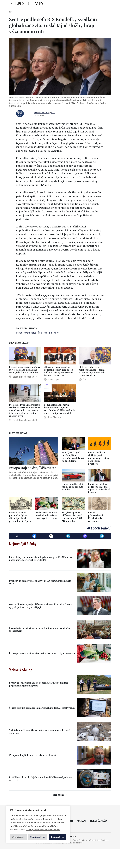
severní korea (30, 332)
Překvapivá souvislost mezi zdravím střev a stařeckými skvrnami (46, 515)
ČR (10, 12)
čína (45, 332)
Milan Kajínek (54, 379)
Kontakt (81, 820)
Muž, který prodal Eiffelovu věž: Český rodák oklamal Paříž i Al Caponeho (72, 516)
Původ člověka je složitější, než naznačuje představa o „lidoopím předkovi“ (98, 458)
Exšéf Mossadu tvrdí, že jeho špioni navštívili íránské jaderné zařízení (40, 778)
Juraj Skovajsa (54, 417)
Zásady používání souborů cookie (43, 829)
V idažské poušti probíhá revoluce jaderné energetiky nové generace (39, 731)
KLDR (56, 332)
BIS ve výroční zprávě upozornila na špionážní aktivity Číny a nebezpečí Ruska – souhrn (92, 371)
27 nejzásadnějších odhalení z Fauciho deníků (32, 755)
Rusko (19, 332)
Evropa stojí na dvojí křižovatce (32, 468)
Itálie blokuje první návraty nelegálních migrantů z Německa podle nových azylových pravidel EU (40, 558)
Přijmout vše (57, 836)
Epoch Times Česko (41, 112)
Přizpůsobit (18, 836)
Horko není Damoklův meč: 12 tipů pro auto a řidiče (73, 487)
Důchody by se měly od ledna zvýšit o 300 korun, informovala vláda (40, 582)
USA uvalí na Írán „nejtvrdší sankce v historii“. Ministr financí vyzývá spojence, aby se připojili (40, 606)
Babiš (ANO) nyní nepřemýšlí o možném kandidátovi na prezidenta (73, 456)
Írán (40, 332)
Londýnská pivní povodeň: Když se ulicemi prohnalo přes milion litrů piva (20, 516)
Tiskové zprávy (98, 820)
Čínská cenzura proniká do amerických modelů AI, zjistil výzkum (42, 707)
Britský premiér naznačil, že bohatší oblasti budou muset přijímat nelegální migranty (38, 684)
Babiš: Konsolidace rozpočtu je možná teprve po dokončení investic (99, 488)
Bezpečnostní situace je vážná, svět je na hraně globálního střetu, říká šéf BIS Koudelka (24, 370)
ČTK (53, 112)
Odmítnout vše (37, 836)
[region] (38, 824)
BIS (50, 332)
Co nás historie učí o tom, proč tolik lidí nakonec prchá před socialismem (40, 629)
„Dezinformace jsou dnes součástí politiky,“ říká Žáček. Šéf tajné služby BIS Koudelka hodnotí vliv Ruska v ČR (59, 371)
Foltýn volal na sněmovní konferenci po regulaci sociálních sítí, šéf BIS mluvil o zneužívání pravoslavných (59, 409)
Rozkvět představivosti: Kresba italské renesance (95, 516)
